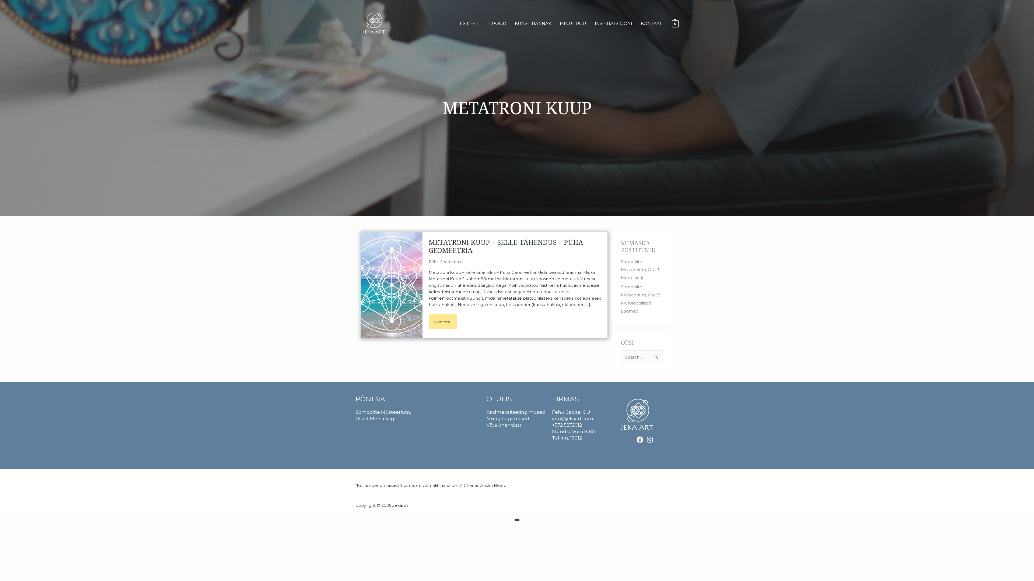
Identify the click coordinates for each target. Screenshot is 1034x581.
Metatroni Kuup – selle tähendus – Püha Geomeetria (506, 246)
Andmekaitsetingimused (516, 412)
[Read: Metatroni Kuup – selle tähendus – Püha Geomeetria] (391, 284)
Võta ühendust (504, 425)
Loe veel (445, 319)
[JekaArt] (376, 23)
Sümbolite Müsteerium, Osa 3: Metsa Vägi (640, 269)
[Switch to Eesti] (517, 519)
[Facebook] (640, 439)
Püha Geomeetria (445, 262)
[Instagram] (650, 439)
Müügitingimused (508, 418)
